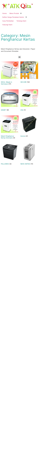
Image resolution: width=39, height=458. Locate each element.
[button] (19, 57)
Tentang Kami (21, 21)
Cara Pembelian (8, 21)
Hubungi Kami (7, 25)
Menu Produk (14, 13)
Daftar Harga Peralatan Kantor (13, 17)
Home (4, 13)
